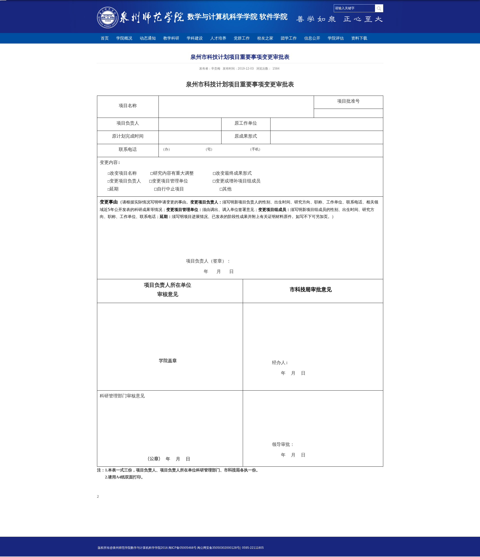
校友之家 (265, 38)
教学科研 (171, 38)
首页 (105, 38)
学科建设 (195, 38)
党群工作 (242, 38)
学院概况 (124, 38)
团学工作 (289, 38)
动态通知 (148, 38)
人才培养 (218, 38)
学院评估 (336, 38)
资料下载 (359, 38)
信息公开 (312, 38)
